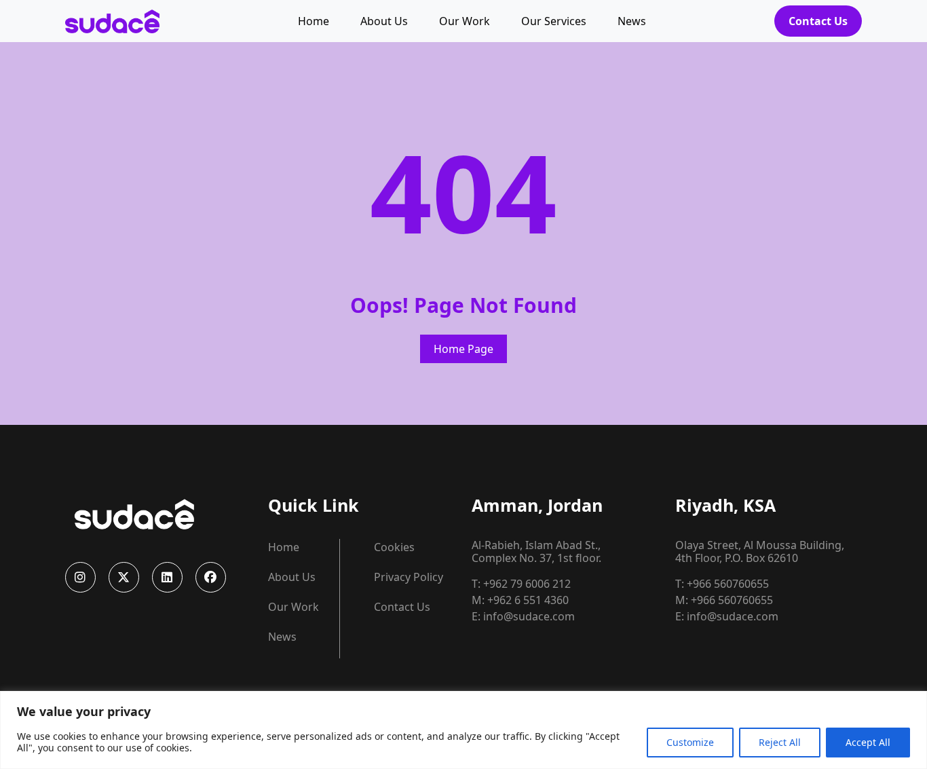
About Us (384, 21)
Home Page (463, 348)
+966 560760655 (728, 583)
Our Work (464, 21)
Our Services (553, 21)
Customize (690, 742)
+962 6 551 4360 (528, 600)
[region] (463, 730)
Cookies (394, 547)
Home (313, 21)
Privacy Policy (408, 576)
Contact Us (818, 21)
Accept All (868, 742)
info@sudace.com (529, 616)
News (632, 21)
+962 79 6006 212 (527, 583)
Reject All (780, 742)
